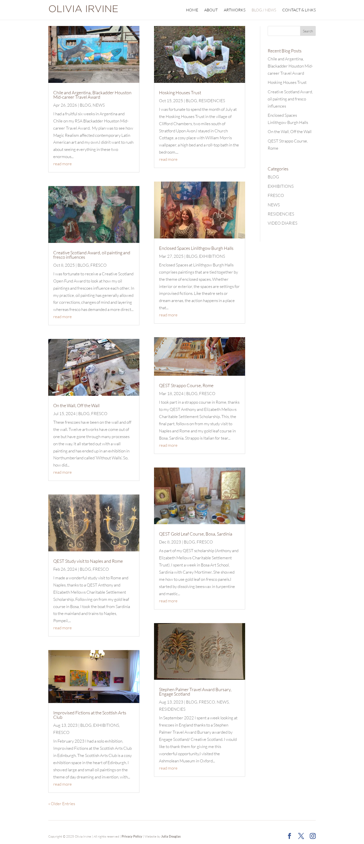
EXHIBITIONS (106, 725)
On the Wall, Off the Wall (76, 405)
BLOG (85, 105)
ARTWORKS (234, 10)
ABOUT (211, 10)
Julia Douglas (171, 836)
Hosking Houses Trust (180, 92)
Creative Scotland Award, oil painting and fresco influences (91, 255)
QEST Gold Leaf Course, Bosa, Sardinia (195, 534)
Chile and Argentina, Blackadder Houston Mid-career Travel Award (92, 95)
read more (62, 163)
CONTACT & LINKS (299, 10)
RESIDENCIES (212, 100)
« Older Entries (61, 803)
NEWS (99, 105)
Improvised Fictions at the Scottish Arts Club (89, 715)
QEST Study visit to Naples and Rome (88, 561)
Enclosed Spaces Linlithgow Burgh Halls (196, 248)
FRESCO (98, 265)
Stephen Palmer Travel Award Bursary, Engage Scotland (195, 692)
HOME (192, 10)
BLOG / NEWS (264, 10)
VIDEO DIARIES (282, 223)
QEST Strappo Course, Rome (186, 385)
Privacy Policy (132, 836)
